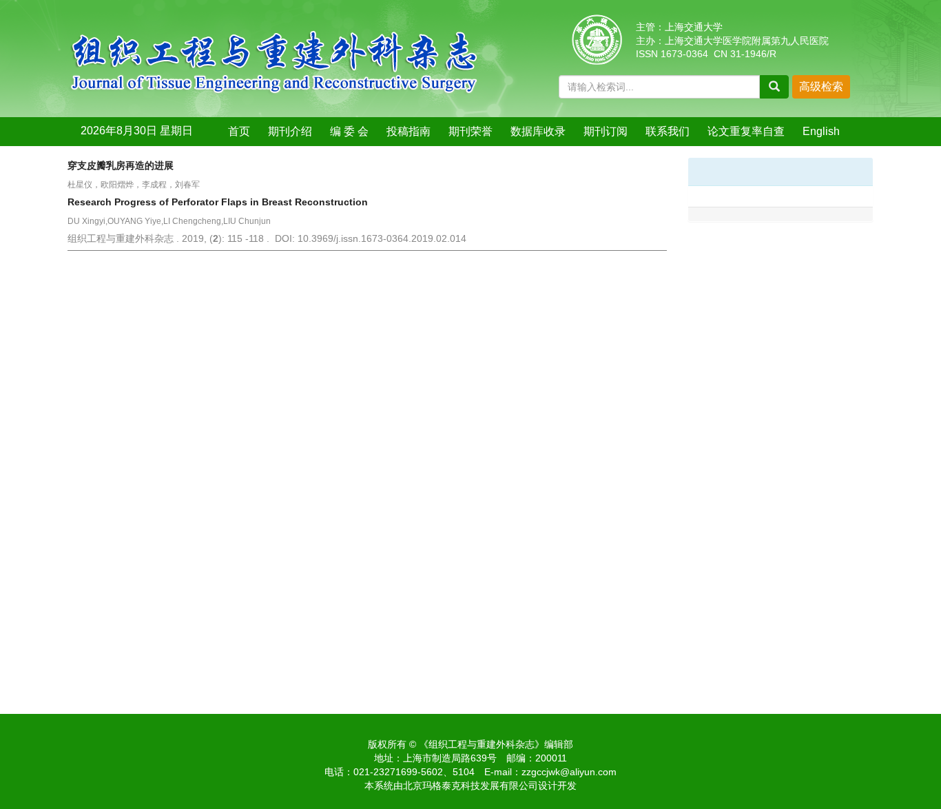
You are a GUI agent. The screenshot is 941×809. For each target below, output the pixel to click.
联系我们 (667, 131)
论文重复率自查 (746, 131)
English (821, 131)
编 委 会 (349, 131)
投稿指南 (408, 131)
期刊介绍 (290, 131)
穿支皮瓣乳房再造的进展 (121, 165)
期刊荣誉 (470, 131)
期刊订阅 (605, 131)
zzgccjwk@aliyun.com (569, 771)
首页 (239, 131)
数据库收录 (538, 131)
